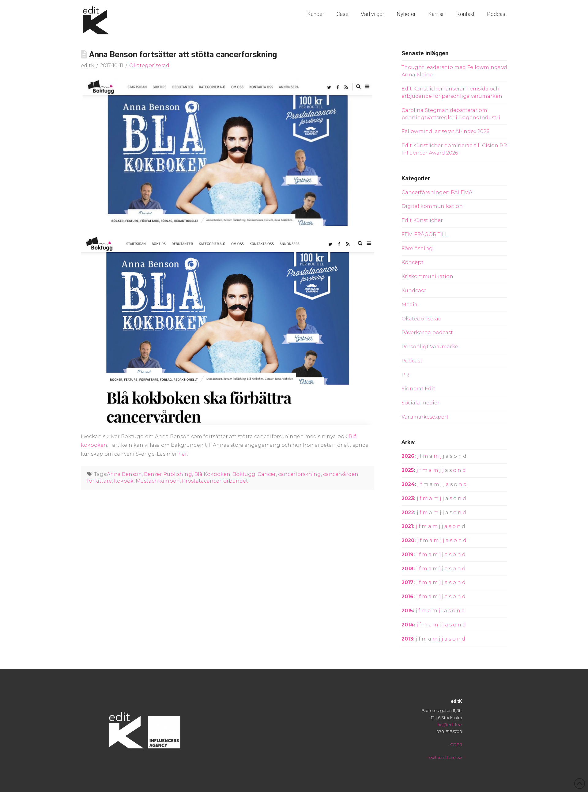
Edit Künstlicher (422, 220)
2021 (407, 526)
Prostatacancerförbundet (215, 481)
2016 (407, 596)
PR (405, 375)
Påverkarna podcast (427, 332)
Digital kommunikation (432, 206)
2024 (408, 484)
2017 (407, 582)
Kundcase (414, 290)
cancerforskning (299, 474)
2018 (407, 569)
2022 (407, 512)
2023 (407, 498)
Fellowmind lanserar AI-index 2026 (445, 131)
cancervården (340, 474)
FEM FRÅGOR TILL (424, 234)
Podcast (411, 361)
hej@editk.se (450, 724)
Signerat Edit (418, 389)
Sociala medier (420, 403)
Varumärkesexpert (425, 417)
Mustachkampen (158, 481)
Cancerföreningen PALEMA (436, 192)
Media (409, 305)
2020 (407, 540)
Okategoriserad (149, 65)
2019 (407, 554)
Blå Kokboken (212, 474)
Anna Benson (124, 474)
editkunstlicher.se (445, 757)
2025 (407, 470)
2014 (407, 625)
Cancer (267, 474)
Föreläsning (417, 248)
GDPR (456, 744)
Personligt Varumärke (429, 347)
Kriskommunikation (427, 276)
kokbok (124, 481)
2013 (407, 639)
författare (99, 481)
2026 (407, 456)
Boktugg (243, 474)
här (182, 454)
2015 (407, 611)
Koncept (412, 262)
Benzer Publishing (168, 474)
